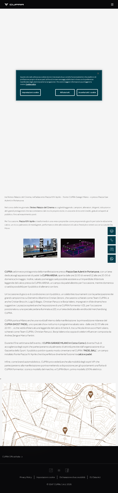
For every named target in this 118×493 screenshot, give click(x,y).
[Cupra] (16, 4)
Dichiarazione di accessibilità (72, 477)
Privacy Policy (26, 477)
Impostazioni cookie (30, 92)
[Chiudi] (98, 73)
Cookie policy (31, 84)
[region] (59, 85)
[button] (40, 248)
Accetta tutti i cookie (87, 92)
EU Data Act (95, 477)
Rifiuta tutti (65, 92)
